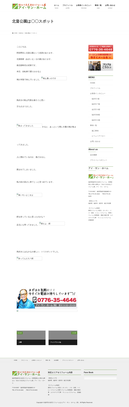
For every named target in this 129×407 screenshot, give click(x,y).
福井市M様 (96, 114)
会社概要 (93, 155)
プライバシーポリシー (98, 160)
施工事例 (95, 130)
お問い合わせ (95, 141)
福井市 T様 (96, 104)
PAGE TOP (124, 393)
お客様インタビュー (97, 93)
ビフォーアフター (98, 136)
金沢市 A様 (96, 109)
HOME (92, 83)
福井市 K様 (96, 120)
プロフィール (95, 88)
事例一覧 (93, 125)
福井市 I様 (95, 99)
